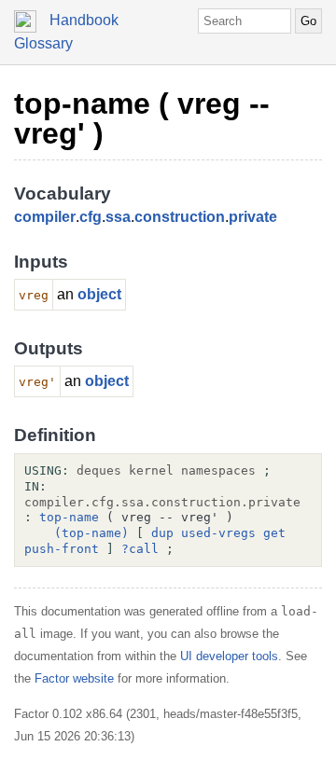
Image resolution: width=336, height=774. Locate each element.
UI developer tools (229, 656)
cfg (90, 217)
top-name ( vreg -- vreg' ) (142, 118)
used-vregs (218, 533)
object (99, 294)
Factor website (74, 678)
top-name (69, 517)
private (253, 217)
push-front (61, 549)
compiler (45, 217)
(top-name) (91, 533)
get (274, 533)
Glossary (43, 43)
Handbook (84, 20)
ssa (118, 217)
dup (162, 533)
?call (140, 549)
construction (179, 217)
